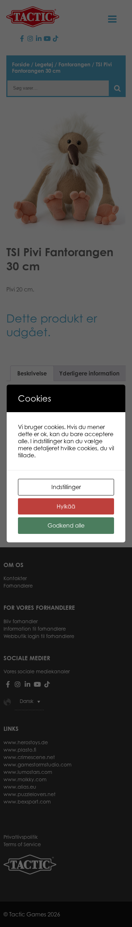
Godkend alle (66, 525)
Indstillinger (66, 486)
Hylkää (66, 506)
